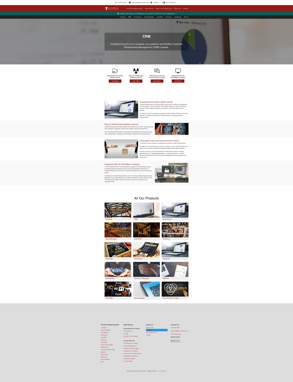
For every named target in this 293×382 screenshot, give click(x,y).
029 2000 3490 (122, 2)
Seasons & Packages (107, 345)
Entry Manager (105, 359)
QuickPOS (160, 17)
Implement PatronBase (131, 356)
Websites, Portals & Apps (131, 348)
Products (148, 330)
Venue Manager (149, 17)
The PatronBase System (134, 8)
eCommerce (137, 17)
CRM (129, 17)
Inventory (169, 17)
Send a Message (176, 334)
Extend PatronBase (129, 358)
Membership (104, 347)
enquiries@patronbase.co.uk (140, 2)
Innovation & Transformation (133, 353)
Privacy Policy (162, 371)
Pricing (126, 333)
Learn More (115, 81)
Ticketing (122, 17)
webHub (103, 352)
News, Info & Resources (164, 8)
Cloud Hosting (128, 361)
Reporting (104, 357)
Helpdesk (156, 2)
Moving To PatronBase (131, 336)
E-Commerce (104, 332)
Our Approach (128, 331)
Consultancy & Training (131, 343)
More (186, 17)
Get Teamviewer (171, 2)
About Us (177, 8)
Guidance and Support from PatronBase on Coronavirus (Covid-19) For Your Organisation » (147, 13)
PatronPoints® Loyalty (108, 349)
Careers (148, 335)
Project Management (130, 346)
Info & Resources (151, 332)
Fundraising (104, 354)
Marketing (178, 17)
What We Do (149, 8)
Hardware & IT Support (131, 351)
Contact (186, 8)
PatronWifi (104, 342)
